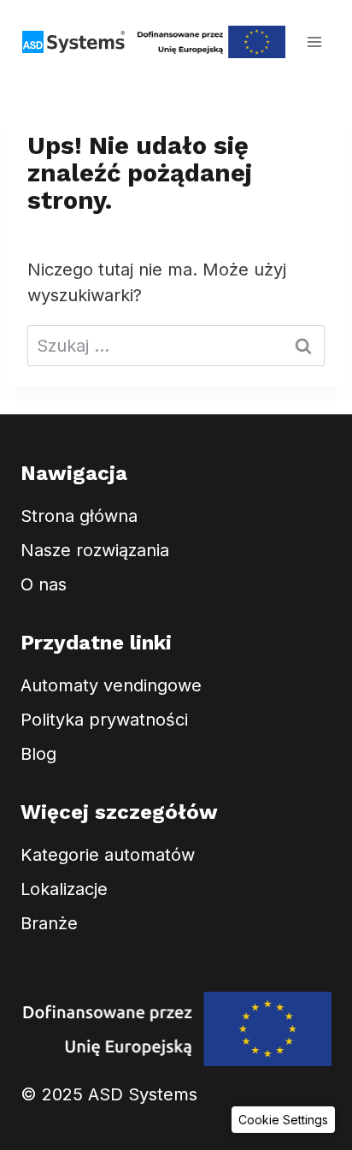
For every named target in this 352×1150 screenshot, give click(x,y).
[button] (283, 1119)
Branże (49, 923)
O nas (44, 584)
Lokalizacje (64, 889)
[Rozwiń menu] (314, 41)
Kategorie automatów (108, 855)
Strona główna (79, 516)
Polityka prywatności (104, 719)
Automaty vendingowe (111, 685)
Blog (38, 754)
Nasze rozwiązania (95, 550)
